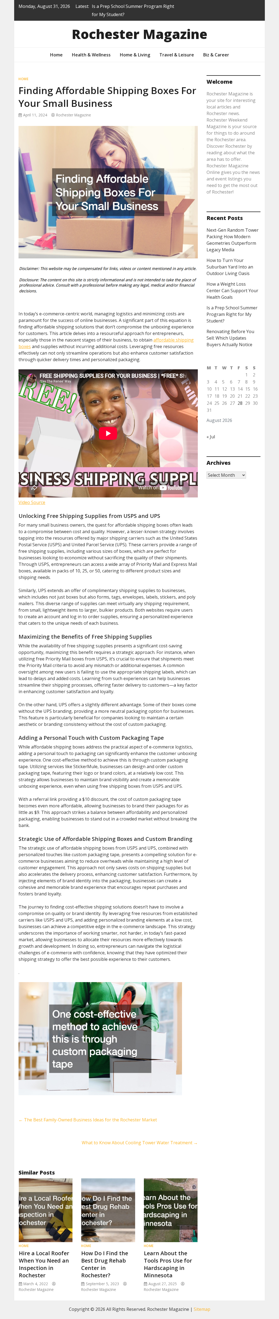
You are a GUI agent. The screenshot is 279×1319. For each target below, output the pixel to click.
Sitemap (202, 1309)
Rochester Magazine (139, 34)
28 (240, 403)
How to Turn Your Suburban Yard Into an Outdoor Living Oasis (230, 266)
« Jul (211, 437)
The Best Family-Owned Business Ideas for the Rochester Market (88, 1120)
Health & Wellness (91, 55)
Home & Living (135, 55)
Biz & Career (216, 55)
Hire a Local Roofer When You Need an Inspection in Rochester (44, 1264)
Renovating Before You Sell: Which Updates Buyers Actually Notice (230, 338)
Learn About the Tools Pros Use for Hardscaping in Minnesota (168, 1264)
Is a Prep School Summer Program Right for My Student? (232, 314)
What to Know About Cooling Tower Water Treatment (140, 1143)
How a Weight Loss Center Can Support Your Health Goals (232, 290)
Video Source (32, 502)
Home (56, 55)
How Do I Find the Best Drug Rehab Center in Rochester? (104, 1264)
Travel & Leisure (176, 55)
